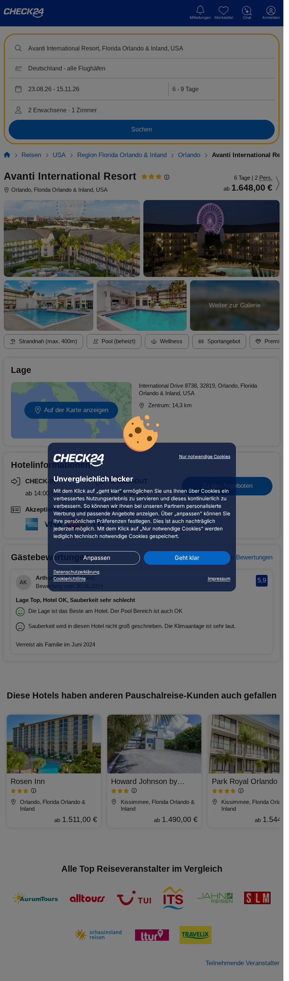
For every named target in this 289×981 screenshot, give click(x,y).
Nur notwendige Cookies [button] (204, 456)
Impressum (219, 578)
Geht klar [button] (187, 557)
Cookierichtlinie (69, 578)
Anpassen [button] (96, 557)
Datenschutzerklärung (76, 572)
